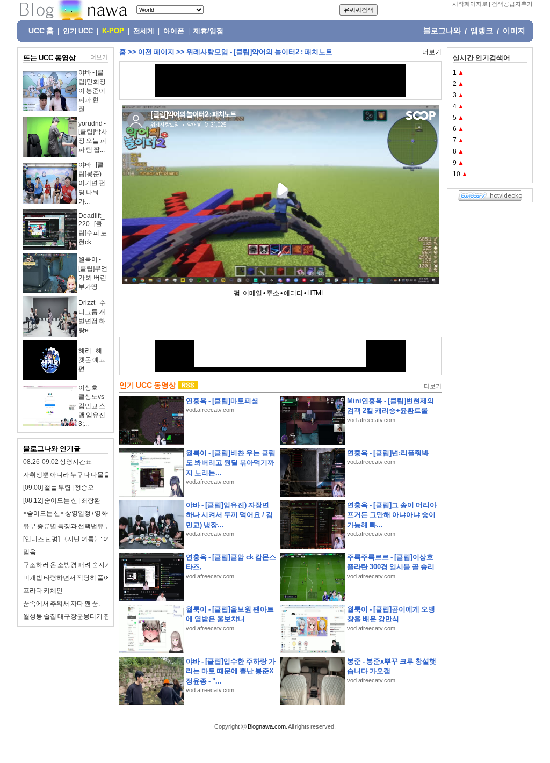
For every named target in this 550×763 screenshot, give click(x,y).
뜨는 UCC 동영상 (49, 58)
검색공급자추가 (512, 4)
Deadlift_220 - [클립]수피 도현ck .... (92, 229)
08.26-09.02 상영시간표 (57, 462)
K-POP (113, 31)
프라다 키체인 (43, 590)
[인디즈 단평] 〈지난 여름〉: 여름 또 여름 (80, 539)
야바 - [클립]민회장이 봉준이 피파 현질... (92, 91)
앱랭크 (482, 30)
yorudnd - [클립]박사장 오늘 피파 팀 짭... (92, 137)
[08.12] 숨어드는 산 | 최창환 (61, 500)
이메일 (252, 293)
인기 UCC (78, 31)
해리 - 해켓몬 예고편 (91, 360)
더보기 (99, 57)
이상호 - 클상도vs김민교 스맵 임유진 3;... (91, 405)
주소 (272, 293)
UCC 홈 (41, 30)
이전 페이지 (156, 52)
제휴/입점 (208, 31)
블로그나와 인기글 (52, 449)
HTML (316, 293)
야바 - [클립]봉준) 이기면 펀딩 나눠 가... (91, 183)
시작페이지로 (470, 4)
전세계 (143, 31)
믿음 (29, 552)
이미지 (514, 30)
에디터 (293, 293)
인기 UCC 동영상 (147, 385)
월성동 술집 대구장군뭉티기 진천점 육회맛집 (86, 616)
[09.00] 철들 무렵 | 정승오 (58, 487)
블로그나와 (442, 30)
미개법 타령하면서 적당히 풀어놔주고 (76, 578)
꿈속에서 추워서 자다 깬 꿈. (61, 603)
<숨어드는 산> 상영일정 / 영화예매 (71, 513)
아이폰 (173, 31)
